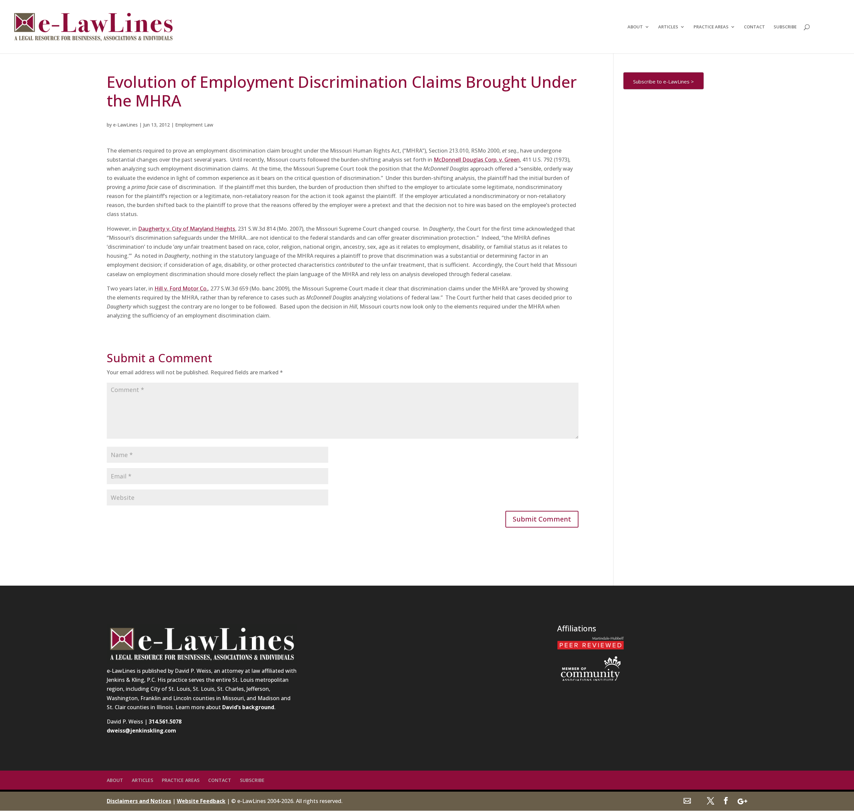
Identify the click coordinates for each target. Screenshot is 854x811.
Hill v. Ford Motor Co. (181, 288)
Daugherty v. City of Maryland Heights (186, 228)
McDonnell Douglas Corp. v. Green (477, 159)
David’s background (248, 707)
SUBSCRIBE (785, 27)
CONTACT (754, 27)
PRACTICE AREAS (711, 27)
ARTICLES (668, 27)
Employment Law (194, 125)
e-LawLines (125, 125)
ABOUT (635, 27)
